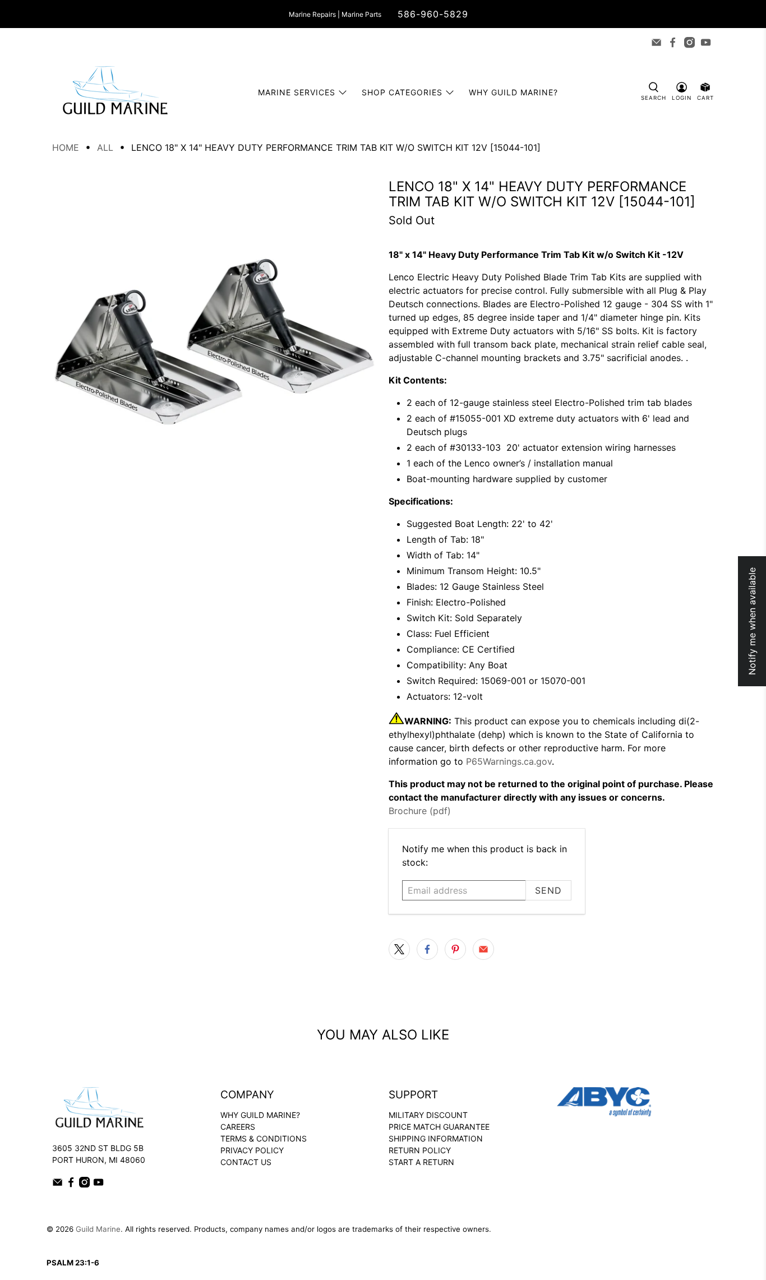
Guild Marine (98, 1228)
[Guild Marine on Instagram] (689, 42)
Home (65, 147)
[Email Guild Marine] (656, 42)
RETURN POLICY (420, 1150)
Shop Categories (402, 92)
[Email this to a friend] (483, 949)
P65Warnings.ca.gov (509, 761)
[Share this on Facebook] (427, 949)
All (105, 147)
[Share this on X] (399, 949)
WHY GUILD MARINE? (260, 1115)
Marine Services (296, 92)
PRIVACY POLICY (252, 1150)
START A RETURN (421, 1162)
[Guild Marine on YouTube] (705, 42)
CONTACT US (245, 1162)
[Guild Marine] (115, 92)
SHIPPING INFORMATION (436, 1138)
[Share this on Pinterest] (455, 949)
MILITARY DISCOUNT (428, 1115)
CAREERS (237, 1126)
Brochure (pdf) (420, 810)
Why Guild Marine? (513, 92)
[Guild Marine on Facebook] (672, 42)
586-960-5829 (433, 14)
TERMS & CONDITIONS (263, 1138)
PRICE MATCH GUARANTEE (439, 1126)
